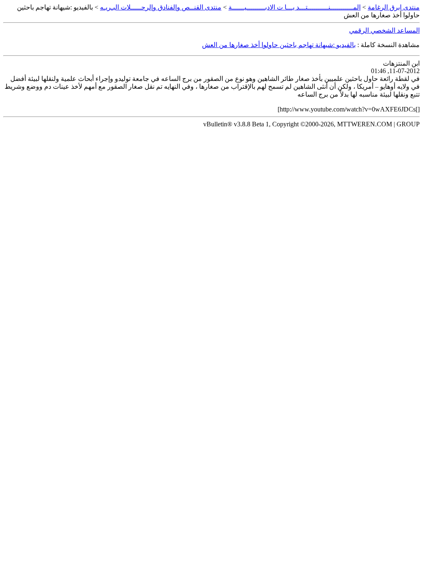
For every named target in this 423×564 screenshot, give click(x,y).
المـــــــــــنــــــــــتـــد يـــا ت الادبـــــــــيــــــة (294, 7)
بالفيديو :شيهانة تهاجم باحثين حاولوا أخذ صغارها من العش (279, 44)
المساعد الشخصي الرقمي (384, 30)
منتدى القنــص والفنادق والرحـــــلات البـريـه (160, 7)
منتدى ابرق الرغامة (394, 7)
